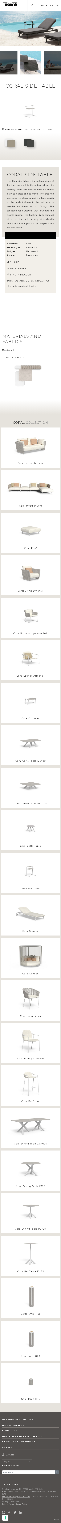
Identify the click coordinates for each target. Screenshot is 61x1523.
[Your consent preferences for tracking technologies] (5, 1518)
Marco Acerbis (32, 251)
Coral (28, 243)
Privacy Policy (8, 1504)
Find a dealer (20, 274)
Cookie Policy (21, 1504)
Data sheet (18, 268)
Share (14, 262)
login (9, 1454)
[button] (52, 5)
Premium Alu (32, 255)
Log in (11, 286)
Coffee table (31, 247)
